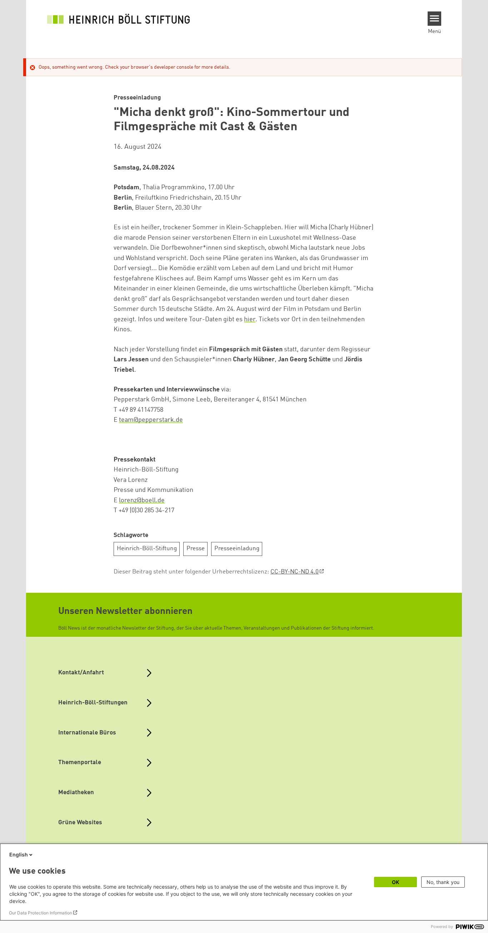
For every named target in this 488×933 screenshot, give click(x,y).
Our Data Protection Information (40, 912)
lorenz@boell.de (142, 500)
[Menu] (435, 18)
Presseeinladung (236, 549)
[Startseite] (118, 18)
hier (249, 319)
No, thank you (443, 882)
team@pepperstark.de (151, 420)
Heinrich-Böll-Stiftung (147, 549)
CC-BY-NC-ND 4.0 (294, 572)
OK (395, 882)
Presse (195, 549)
